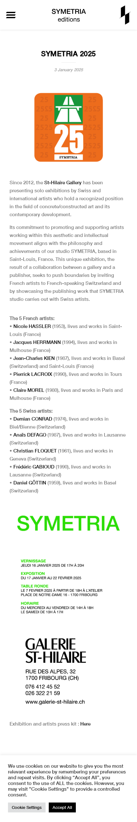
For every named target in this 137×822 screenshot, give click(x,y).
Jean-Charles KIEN (34, 358)
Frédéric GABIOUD (33, 466)
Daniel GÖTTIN (29, 482)
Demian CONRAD (32, 419)
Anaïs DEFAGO (29, 435)
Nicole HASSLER (32, 326)
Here (85, 724)
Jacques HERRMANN (37, 342)
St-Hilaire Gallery (63, 182)
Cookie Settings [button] (27, 807)
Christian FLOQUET (35, 450)
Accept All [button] (62, 807)
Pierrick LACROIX (32, 374)
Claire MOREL (28, 390)
